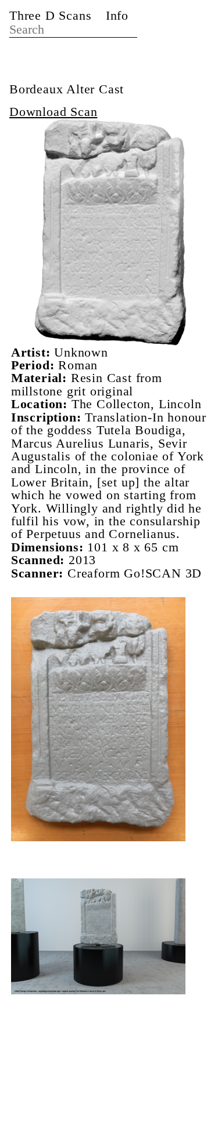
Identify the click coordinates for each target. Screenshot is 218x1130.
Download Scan (53, 111)
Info (117, 15)
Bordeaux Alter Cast (66, 89)
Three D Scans (50, 15)
